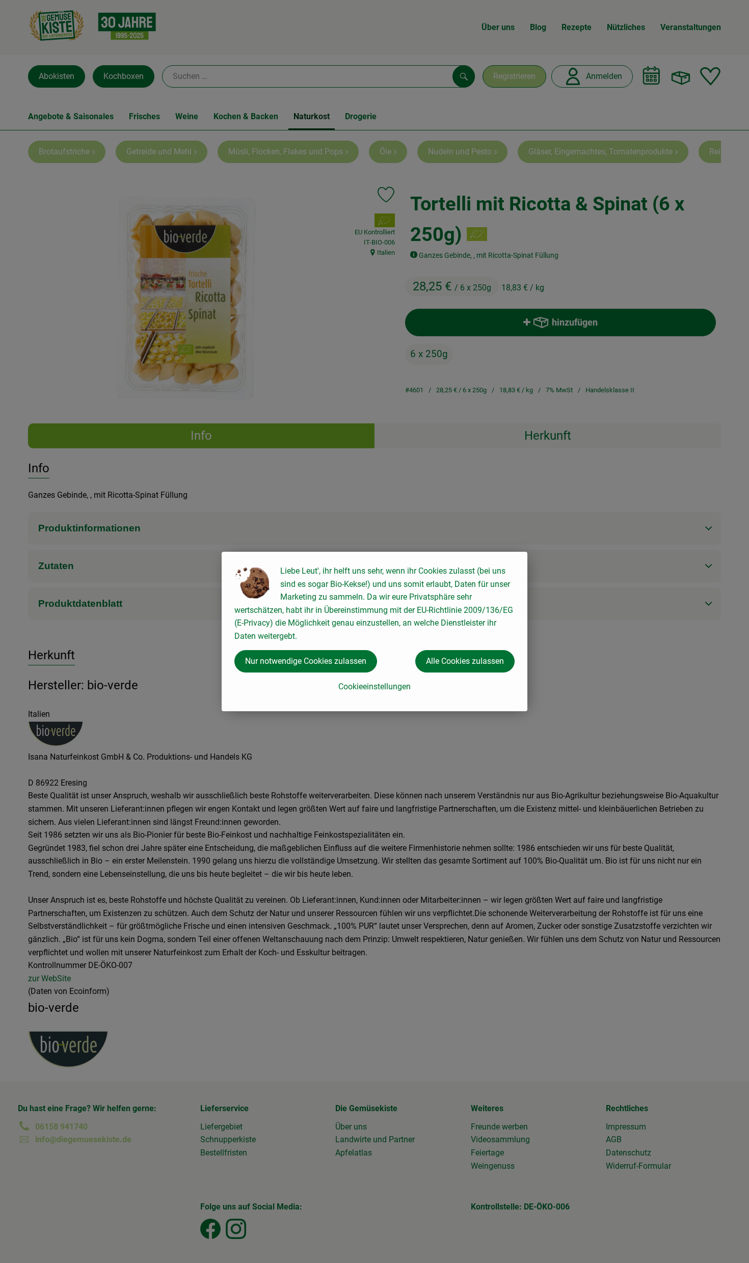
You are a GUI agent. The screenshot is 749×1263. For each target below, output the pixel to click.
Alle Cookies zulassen (465, 661)
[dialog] (374, 631)
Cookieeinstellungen (374, 686)
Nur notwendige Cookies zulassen (305, 661)
